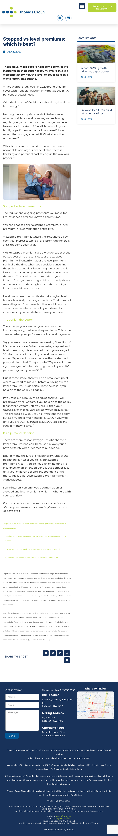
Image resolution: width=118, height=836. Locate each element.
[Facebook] (60, 18)
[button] (82, 6)
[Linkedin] (68, 18)
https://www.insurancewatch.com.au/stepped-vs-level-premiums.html (32, 549)
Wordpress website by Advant (59, 829)
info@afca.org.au (62, 818)
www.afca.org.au (63, 816)
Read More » (87, 77)
